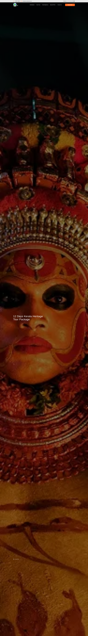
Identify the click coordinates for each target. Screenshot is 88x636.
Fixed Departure (45, 4)
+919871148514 (17, 1)
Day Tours (38, 4)
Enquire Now (70, 4)
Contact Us (59, 4)
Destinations (32, 4)
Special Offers (52, 4)
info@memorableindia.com (27, 1)
